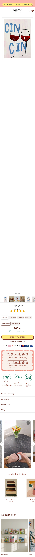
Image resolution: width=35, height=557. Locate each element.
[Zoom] (17, 39)
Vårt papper (5, 410)
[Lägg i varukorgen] (17, 337)
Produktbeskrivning (7, 394)
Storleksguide (5, 399)
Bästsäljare (4, 554)
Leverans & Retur (6, 404)
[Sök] (29, 10)
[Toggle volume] (28, 423)
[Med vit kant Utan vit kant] (17, 156)
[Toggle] (1, 298)
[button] (2, 444)
